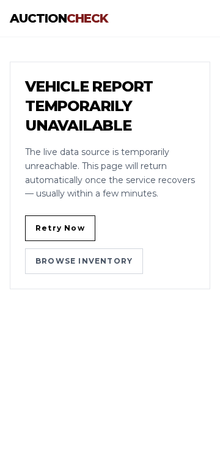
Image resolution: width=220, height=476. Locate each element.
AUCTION (59, 18)
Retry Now (60, 228)
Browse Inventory (84, 260)
